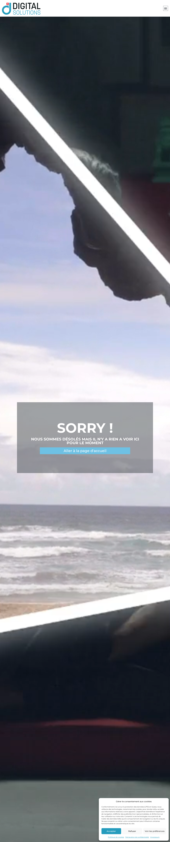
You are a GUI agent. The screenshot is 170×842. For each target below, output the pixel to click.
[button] (165, 8)
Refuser (132, 831)
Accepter (111, 831)
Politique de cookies (116, 837)
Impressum (155, 837)
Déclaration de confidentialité (137, 837)
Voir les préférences (155, 831)
